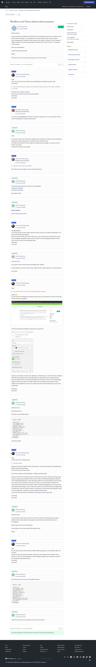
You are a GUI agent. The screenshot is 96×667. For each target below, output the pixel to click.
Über (6, 645)
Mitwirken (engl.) (61, 645)
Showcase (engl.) (26, 645)
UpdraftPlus (43, 550)
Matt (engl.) (78, 647)
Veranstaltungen (60, 647)
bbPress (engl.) (79, 649)
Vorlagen (24, 651)
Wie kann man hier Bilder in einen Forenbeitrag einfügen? (25, 94)
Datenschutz (8, 651)
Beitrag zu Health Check (43, 492)
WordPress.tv (43, 651)
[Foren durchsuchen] (19, 14)
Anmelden (32, 57)
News (6, 647)
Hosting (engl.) (8, 649)
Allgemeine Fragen (13, 10)
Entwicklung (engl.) (44, 649)
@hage (18, 210)
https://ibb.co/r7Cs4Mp (17, 190)
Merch (59, 651)
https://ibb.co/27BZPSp (17, 188)
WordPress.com (79, 645)
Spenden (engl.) (61, 649)
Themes (24, 647)
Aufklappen (15, 437)
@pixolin (13, 210)
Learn (41, 645)
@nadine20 (23, 116)
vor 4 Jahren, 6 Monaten (22, 28)
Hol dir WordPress (89, 2)
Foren (6, 6)
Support (41, 647)
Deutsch (19, 658)
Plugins (24, 649)
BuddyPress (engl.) (79, 651)
